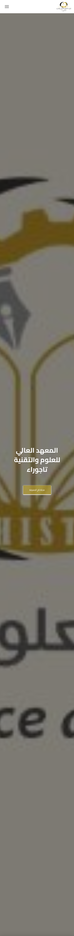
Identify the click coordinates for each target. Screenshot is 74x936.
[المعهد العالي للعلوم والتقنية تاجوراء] (62, 6)
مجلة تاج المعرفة (37, 490)
